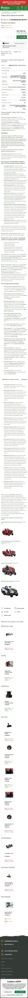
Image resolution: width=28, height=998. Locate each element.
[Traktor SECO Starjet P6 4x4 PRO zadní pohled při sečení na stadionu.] (25, 19)
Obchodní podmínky (6, 968)
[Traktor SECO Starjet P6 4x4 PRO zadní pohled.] (10, 19)
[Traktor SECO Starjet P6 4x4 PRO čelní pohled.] (11, 19)
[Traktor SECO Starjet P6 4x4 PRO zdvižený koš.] (8, 19)
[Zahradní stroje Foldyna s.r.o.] (1, 11)
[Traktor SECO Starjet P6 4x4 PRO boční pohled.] (4, 19)
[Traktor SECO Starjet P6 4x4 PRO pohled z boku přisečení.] (22, 19)
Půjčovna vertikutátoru (6, 974)
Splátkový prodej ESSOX (7, 971)
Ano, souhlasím (20, 992)
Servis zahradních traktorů (11, 950)
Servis (2, 965)
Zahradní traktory (6, 12)
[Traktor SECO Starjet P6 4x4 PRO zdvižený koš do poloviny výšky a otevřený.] (7, 19)
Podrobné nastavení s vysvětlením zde (14, 994)
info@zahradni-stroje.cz (11, 941)
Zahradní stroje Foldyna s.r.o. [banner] (5, 8)
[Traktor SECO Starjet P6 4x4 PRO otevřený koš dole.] (6, 19)
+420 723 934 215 (8, 944)
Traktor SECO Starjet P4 (6, 563)
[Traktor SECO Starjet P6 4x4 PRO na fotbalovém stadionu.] (20, 19)
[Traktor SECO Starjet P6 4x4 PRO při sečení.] (16, 19)
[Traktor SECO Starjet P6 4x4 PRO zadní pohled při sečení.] (23, 19)
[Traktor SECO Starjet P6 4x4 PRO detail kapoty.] (12, 19)
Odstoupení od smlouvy (7, 958)
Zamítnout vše (7, 992)
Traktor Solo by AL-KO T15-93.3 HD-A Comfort (11, 522)
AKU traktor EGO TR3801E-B (7, 581)
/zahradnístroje (8, 954)
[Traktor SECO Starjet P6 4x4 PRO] (1, 19)
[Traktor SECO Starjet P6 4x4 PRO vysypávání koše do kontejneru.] (26, 19)
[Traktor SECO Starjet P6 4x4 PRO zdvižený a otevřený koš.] (3, 19)
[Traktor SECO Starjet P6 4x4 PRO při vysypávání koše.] (19, 19)
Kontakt (3, 962)
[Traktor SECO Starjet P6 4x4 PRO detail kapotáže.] (15, 19)
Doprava (3, 978)
